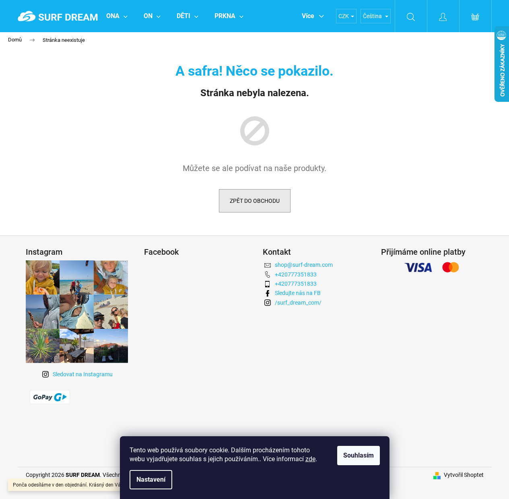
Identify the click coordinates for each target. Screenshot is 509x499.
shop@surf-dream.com (304, 265)
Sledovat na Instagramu (83, 374)
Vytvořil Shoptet (464, 475)
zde (310, 459)
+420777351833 (296, 274)
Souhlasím (358, 455)
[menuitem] (117, 16)
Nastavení (150, 479)
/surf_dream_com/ (298, 302)
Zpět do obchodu (255, 201)
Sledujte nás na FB (298, 293)
